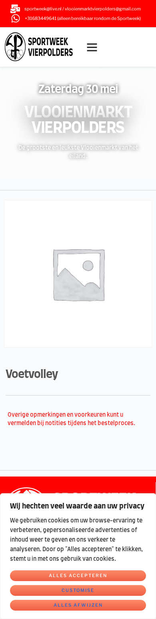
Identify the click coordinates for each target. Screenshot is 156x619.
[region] (78, 556)
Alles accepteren (78, 575)
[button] (92, 47)
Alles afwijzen (78, 605)
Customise (78, 590)
